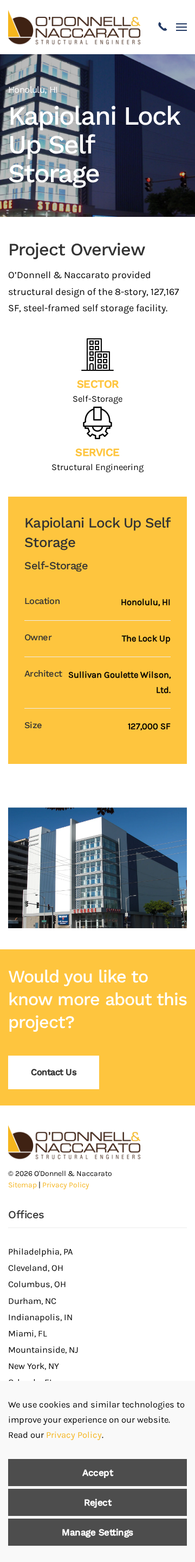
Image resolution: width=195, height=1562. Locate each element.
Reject (97, 1502)
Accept (97, 1472)
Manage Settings (97, 1532)
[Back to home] (74, 27)
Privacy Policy (65, 1185)
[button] (181, 27)
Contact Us (53, 1072)
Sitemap (22, 1185)
